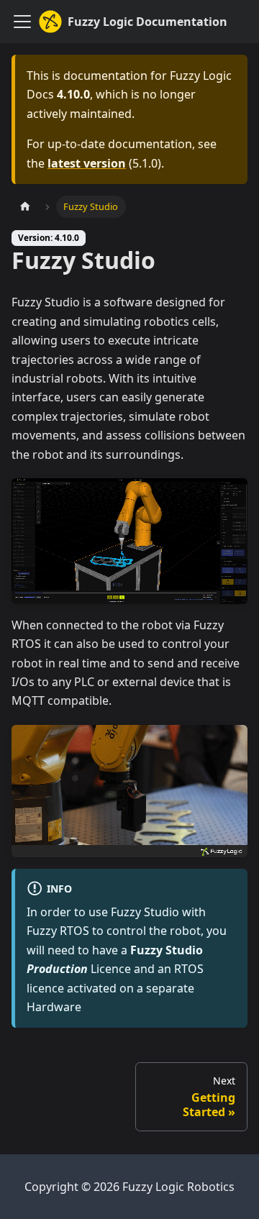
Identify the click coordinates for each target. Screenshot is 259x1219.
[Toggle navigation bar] (22, 21)
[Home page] (25, 207)
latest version (86, 163)
